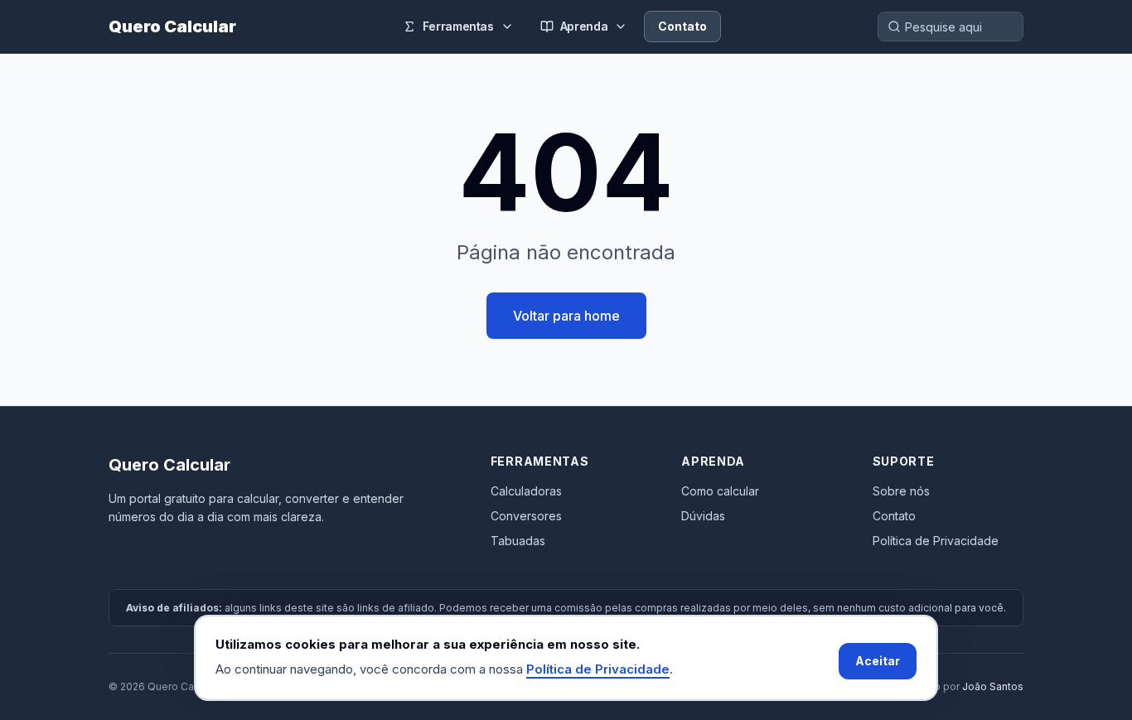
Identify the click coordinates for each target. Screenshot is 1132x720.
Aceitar (877, 661)
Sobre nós (901, 491)
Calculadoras (526, 491)
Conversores (526, 516)
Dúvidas (703, 516)
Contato (682, 26)
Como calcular (720, 491)
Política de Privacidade (936, 541)
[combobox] (950, 26)
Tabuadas (518, 541)
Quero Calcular (172, 26)
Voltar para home (566, 315)
